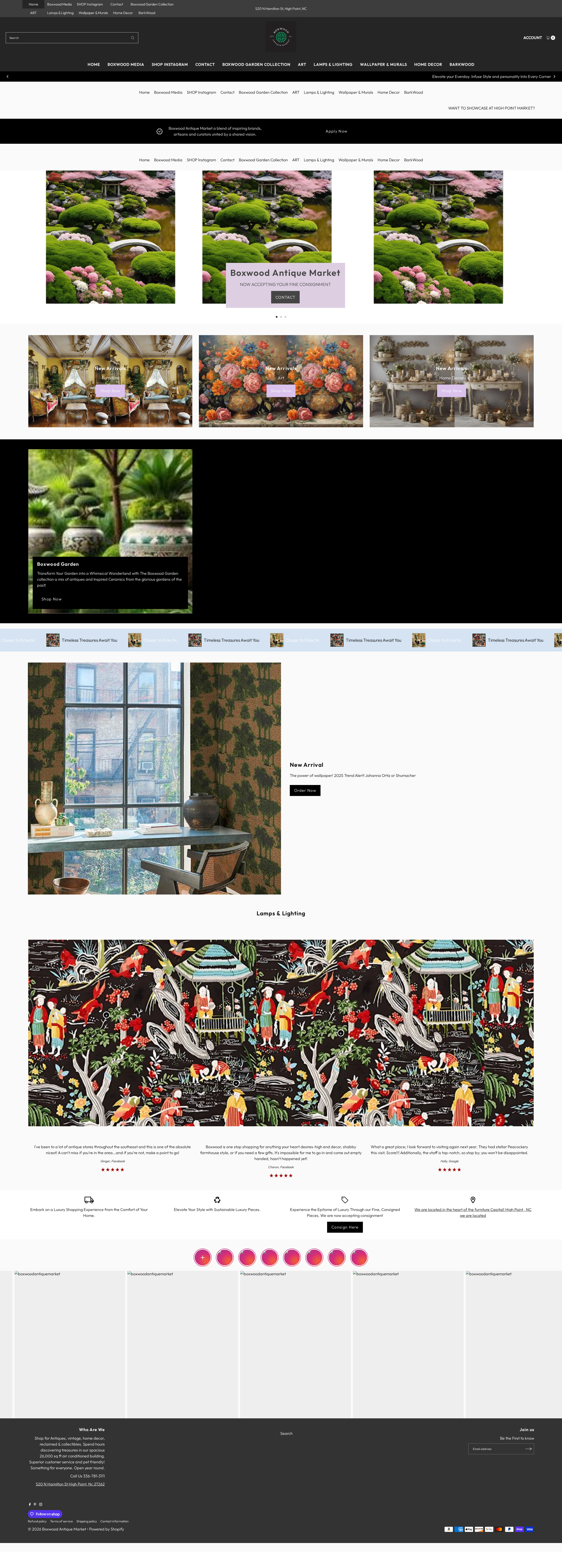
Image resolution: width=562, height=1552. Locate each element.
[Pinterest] (35, 1504)
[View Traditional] (314, 1253)
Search (286, 1433)
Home (33, 4)
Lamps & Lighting (60, 13)
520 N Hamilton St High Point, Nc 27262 (70, 1484)
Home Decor (123, 13)
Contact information (114, 1521)
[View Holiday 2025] (359, 1253)
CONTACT (285, 297)
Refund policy (37, 1521)
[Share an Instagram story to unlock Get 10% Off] (203, 1257)
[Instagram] (40, 1504)
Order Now (305, 790)
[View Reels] (337, 1253)
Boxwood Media (59, 4)
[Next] (554, 76)
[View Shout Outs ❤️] (270, 1253)
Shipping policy (86, 1521)
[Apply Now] (159, 130)
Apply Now (336, 131)
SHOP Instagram (90, 4)
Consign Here (344, 1227)
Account (532, 37)
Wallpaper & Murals (93, 13)
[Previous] (8, 76)
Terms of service (61, 1521)
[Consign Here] (345, 1199)
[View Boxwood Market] (226, 1253)
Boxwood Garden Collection (152, 4)
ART (33, 13)
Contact (116, 4)
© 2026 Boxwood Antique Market (57, 1529)
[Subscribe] (528, 1448)
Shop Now (110, 390)
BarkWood (147, 13)
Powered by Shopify (106, 1529)
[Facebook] (30, 1504)
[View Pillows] (292, 1253)
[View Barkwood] (247, 1253)
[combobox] (72, 37)
